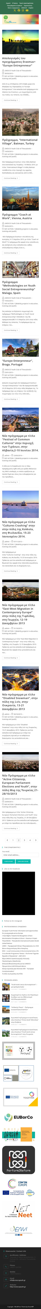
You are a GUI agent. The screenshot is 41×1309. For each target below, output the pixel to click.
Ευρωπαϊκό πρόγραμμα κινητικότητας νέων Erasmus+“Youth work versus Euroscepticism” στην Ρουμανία (24, 1032)
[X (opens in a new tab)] (15, 10)
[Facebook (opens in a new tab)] (19, 10)
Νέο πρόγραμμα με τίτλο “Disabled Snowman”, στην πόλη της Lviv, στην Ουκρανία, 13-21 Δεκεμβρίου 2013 (20, 702)
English (31, 8)
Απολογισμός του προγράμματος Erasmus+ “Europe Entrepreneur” (19, 61)
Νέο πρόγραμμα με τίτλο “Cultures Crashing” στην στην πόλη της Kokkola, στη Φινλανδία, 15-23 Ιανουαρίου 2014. (18, 529)
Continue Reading (12, 100)
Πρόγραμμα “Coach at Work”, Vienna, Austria (17, 216)
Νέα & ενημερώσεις (14, 8)
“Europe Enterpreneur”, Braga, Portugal (17, 362)
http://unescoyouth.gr (18, 1287)
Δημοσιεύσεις (28, 5)
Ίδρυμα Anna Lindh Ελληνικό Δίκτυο (14, 966)
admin (7, 455)
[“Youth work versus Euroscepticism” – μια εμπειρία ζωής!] (6, 986)
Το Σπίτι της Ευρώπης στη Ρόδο (12, 974)
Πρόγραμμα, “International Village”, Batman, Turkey (20, 141)
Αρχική (8, 3)
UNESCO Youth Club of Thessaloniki (18, 71)
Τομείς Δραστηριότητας (26, 3)
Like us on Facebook (12, 869)
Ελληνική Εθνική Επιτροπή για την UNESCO (16, 964)
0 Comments (22, 989)
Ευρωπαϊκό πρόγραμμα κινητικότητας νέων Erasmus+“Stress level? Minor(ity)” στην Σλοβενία (24, 1020)
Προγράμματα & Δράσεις (14, 5)
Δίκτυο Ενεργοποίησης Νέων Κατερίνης (15, 948)
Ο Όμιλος (15, 3)
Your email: (5, 851)
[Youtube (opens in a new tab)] (26, 10)
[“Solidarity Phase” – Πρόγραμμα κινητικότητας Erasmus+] (6, 1009)
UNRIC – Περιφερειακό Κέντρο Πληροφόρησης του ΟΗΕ (20, 946)
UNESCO (24, 8)
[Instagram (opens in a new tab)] (23, 10)
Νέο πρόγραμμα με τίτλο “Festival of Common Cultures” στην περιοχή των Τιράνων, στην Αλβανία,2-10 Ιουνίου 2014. (20, 443)
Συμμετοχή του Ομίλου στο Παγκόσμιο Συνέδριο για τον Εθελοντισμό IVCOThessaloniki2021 (24, 997)
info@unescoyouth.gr (17, 1280)
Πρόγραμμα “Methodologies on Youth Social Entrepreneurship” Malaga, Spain (19, 287)
